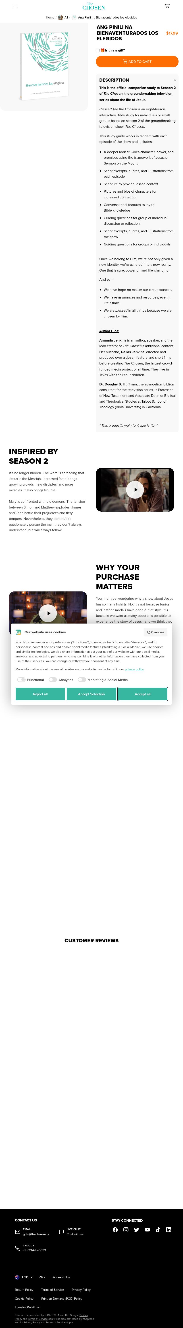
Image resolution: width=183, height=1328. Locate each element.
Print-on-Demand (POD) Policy (61, 1299)
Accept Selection (91, 694)
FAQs (41, 1277)
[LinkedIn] (169, 1229)
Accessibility (61, 1277)
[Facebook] (115, 1229)
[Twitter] (136, 1229)
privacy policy (134, 669)
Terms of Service (52, 1290)
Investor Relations (27, 1307)
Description (114, 80)
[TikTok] (158, 1229)
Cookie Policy (24, 1299)
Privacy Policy (81, 1290)
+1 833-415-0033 (34, 1250)
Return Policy (24, 1290)
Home (50, 17)
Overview (157, 632)
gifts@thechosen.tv (36, 1234)
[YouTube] (147, 1229)
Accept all (143, 694)
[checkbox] (30, 679)
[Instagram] (126, 1229)
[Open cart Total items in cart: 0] (167, 6)
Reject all (40, 694)
